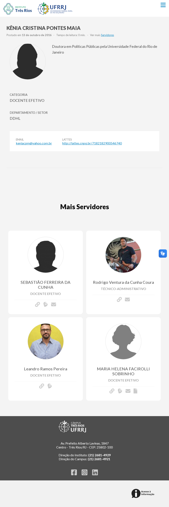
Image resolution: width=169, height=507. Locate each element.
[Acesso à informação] (143, 494)
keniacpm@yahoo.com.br (34, 143)
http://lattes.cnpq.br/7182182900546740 (92, 143)
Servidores (107, 35)
